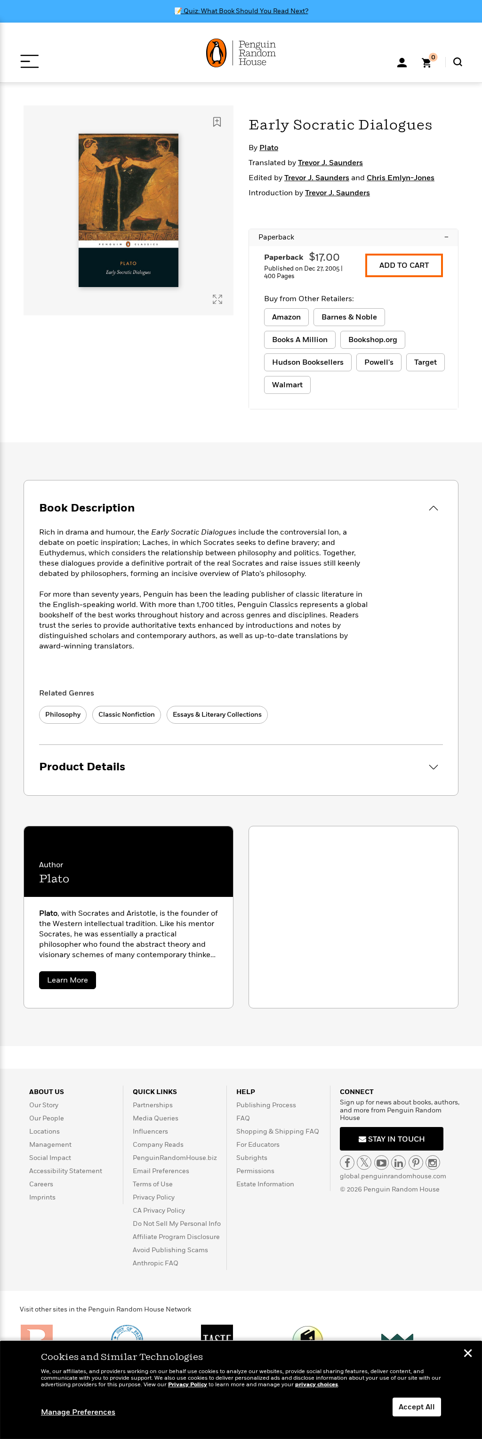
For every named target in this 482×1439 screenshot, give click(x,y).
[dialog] (241, 1390)
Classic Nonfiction (126, 714)
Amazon (286, 317)
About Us (46, 1091)
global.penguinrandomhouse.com (393, 1176)
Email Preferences (161, 1171)
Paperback (353, 237)
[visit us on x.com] (364, 1162)
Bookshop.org (372, 340)
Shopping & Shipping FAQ (277, 1131)
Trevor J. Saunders (330, 163)
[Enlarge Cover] (217, 299)
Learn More (71, 982)
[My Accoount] (402, 61)
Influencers (150, 1131)
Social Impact (50, 1157)
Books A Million (300, 340)
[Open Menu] (29, 61)
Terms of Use (153, 1184)
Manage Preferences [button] (78, 1412)
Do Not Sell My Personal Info (177, 1223)
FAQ (243, 1118)
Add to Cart (404, 265)
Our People (46, 1118)
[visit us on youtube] (381, 1162)
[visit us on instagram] (433, 1162)
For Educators (258, 1144)
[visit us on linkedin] (398, 1162)
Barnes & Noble (349, 317)
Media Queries (155, 1118)
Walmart (287, 385)
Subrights (251, 1157)
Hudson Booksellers (308, 362)
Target (425, 362)
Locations (44, 1131)
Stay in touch (395, 1139)
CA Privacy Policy (159, 1210)
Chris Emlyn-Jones (400, 178)
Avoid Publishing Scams (170, 1250)
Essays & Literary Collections (217, 714)
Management (50, 1144)
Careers (41, 1184)
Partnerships (153, 1105)
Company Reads (158, 1144)
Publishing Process (266, 1105)
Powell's (379, 362)
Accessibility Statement (65, 1171)
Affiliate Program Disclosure (176, 1236)
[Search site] (457, 61)
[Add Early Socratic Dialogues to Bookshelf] (217, 122)
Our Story (43, 1105)
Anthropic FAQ (155, 1263)
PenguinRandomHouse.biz (175, 1157)
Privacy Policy (154, 1197)
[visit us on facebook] (347, 1162)
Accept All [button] (417, 1407)
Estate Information (265, 1184)
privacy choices (316, 1385)
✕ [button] (468, 1354)
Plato (268, 148)
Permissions (255, 1171)
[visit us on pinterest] (416, 1162)
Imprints (42, 1197)
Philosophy (62, 714)
